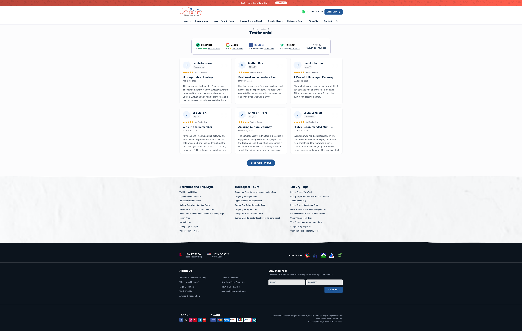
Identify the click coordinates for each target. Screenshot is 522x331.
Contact (328, 21)
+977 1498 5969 (193, 254)
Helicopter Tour (295, 21)
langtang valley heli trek (246, 209)
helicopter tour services (190, 201)
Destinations (201, 21)
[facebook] (181, 320)
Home (255, 29)
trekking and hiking (188, 192)
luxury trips (184, 218)
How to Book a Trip (230, 287)
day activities (185, 222)
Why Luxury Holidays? (189, 282)
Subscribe (333, 290)
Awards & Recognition (189, 296)
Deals (281, 3)
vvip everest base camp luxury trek (306, 222)
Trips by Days (274, 21)
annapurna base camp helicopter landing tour (255, 192)
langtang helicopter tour (246, 196)
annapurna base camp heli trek (249, 214)
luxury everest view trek (301, 192)
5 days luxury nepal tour (301, 226)
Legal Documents (187, 287)
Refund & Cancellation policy (192, 278)
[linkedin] (200, 320)
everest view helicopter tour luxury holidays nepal (257, 218)
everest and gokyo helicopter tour (250, 205)
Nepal (186, 21)
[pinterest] (195, 320)
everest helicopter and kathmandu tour (307, 214)
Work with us (185, 291)
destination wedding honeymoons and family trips (201, 214)
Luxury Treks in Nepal (251, 21)
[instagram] (190, 320)
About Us (313, 21)
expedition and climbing (190, 196)
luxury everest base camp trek (304, 205)
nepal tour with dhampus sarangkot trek (308, 209)
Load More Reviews (261, 163)
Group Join (332, 12)
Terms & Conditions (230, 278)
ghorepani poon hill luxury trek (304, 231)
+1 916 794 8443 (220, 254)
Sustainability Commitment (233, 291)
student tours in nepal (189, 231)
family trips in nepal (188, 226)
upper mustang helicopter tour (248, 201)
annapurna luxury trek (300, 201)
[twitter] (186, 320)
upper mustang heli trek (301, 218)
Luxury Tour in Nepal (224, 21)
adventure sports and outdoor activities (196, 209)
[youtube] (204, 320)
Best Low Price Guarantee (233, 282)
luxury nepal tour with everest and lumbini (309, 196)
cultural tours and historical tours (194, 205)
